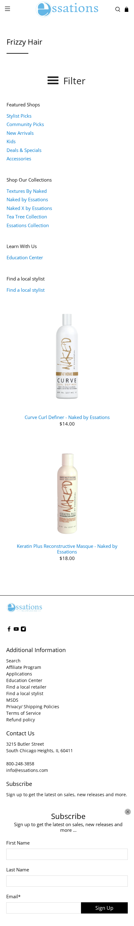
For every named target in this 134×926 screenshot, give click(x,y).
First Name (18, 843)
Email (13, 896)
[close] (128, 812)
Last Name (17, 869)
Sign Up (104, 907)
